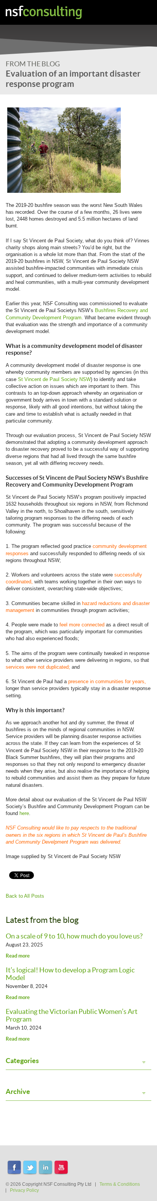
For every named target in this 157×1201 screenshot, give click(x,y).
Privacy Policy (24, 1190)
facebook (14, 1168)
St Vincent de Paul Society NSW (53, 379)
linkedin (45, 1168)
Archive (18, 1091)
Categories (22, 1061)
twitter (30, 1168)
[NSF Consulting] (44, 12)
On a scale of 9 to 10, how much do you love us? (74, 936)
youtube (61, 1168)
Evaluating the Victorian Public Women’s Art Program (72, 1015)
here (24, 813)
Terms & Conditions (119, 1184)
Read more (18, 956)
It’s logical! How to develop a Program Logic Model (70, 974)
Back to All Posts (25, 896)
